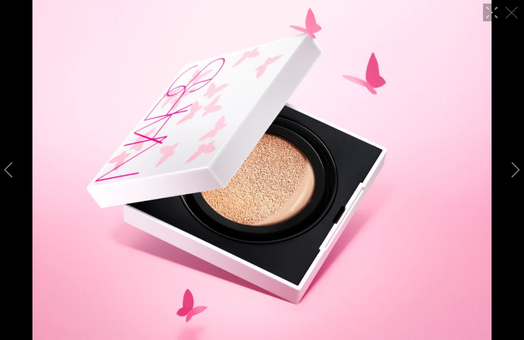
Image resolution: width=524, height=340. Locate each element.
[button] (8, 170)
